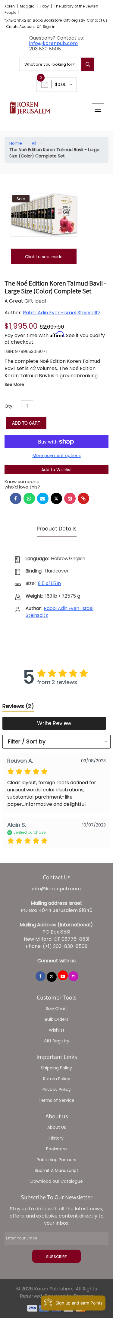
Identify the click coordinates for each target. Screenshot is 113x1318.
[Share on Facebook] (15, 498)
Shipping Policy (56, 1068)
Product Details (57, 528)
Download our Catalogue (56, 1181)
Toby (45, 6)
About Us (56, 1127)
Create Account (20, 26)
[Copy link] (83, 498)
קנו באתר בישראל (18, 20)
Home (15, 143)
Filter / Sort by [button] (27, 741)
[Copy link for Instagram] (70, 498)
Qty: (9, 406)
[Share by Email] (43, 498)
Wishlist (56, 1030)
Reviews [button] (18, 706)
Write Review (54, 723)
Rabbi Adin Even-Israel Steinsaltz (61, 312)
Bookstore (56, 1149)
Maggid (28, 6)
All (34, 143)
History (56, 1138)
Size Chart (56, 1009)
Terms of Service (56, 1100)
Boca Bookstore (47, 20)
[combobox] (56, 64)
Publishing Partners (56, 1160)
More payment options (57, 456)
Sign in (49, 26)
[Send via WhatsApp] (29, 498)
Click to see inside (44, 257)
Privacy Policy (56, 1089)
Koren (10, 6)
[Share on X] (56, 498)
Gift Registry (74, 20)
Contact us (97, 20)
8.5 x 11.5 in (49, 583)
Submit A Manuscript (56, 1170)
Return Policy (56, 1079)
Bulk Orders (56, 1019)
